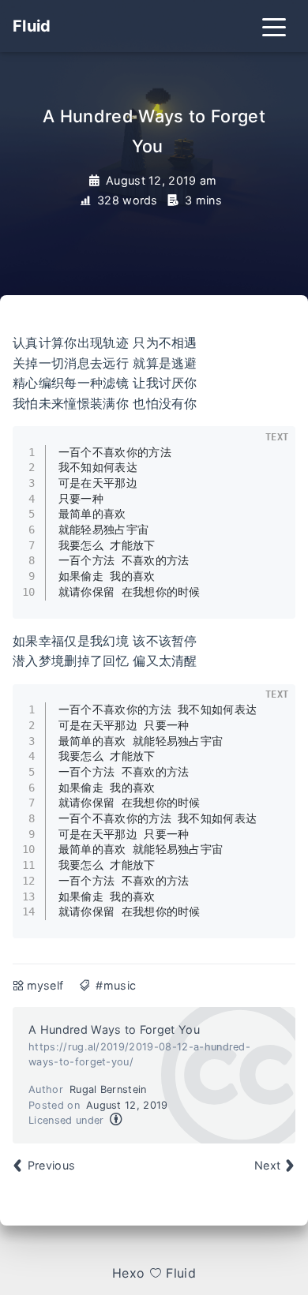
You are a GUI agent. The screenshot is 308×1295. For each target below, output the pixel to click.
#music (116, 985)
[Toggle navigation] (274, 26)
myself (45, 985)
